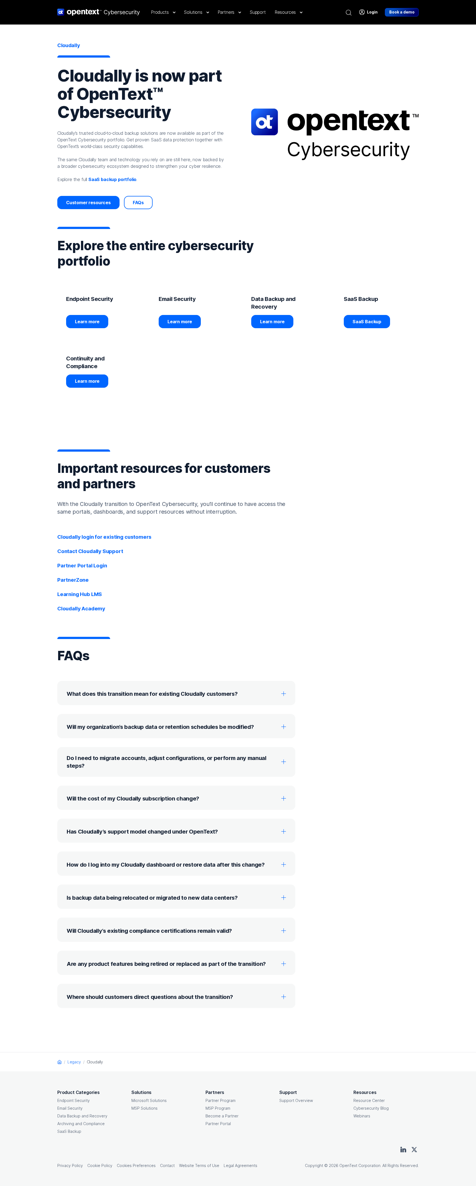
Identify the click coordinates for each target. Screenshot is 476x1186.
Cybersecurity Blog (371, 1108)
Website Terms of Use (199, 1165)
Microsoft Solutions (149, 1100)
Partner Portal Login (82, 565)
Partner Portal (218, 1123)
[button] (163, 12)
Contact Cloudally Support (90, 551)
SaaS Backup (367, 321)
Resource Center (369, 1100)
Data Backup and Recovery (82, 1116)
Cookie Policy (99, 1165)
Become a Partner (222, 1116)
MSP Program (217, 1108)
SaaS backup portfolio (112, 179)
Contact (167, 1165)
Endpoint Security (73, 1100)
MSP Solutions (144, 1108)
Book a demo (402, 12)
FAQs (138, 202)
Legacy (74, 1062)
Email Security (70, 1108)
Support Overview (296, 1100)
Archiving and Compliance (81, 1123)
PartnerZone (73, 580)
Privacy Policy (70, 1165)
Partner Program (220, 1100)
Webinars (361, 1116)
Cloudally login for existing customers (104, 537)
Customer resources (88, 202)
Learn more (87, 321)
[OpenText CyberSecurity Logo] (98, 12)
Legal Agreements (240, 1165)
